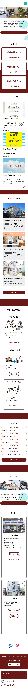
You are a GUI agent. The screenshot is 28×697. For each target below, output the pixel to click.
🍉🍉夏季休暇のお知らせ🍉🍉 (12, 175)
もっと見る (14, 32)
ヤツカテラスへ (14, 405)
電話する (14, 559)
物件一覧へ (14, 292)
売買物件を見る (14, 57)
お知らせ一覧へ (14, 460)
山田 (24, 130)
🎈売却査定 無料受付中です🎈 (10, 448)
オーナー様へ (14, 72)
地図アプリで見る (14, 554)
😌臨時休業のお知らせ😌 (10, 118)
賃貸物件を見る (14, 86)
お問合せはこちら (14, 664)
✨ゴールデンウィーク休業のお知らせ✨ (12, 454)
